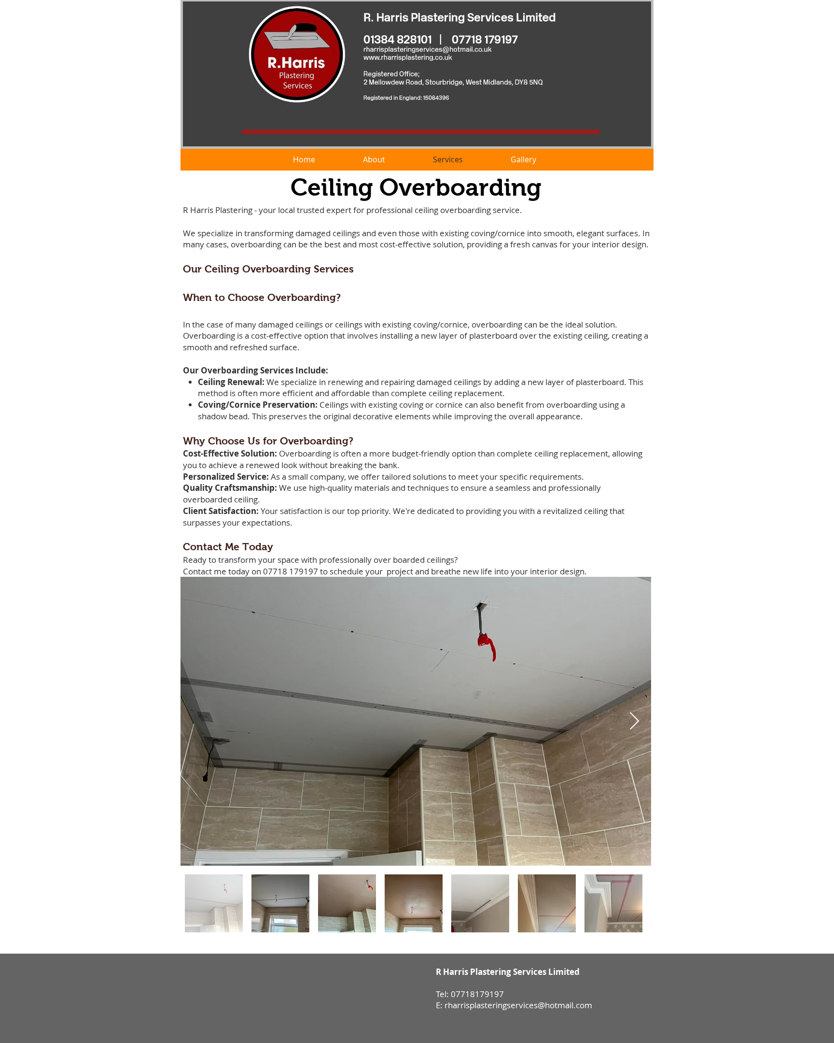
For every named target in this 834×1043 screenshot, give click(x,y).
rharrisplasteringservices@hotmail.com (518, 1005)
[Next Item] (634, 721)
